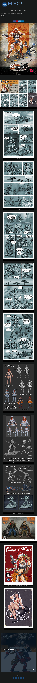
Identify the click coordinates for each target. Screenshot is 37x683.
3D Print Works (3, 16)
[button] (18, 675)
